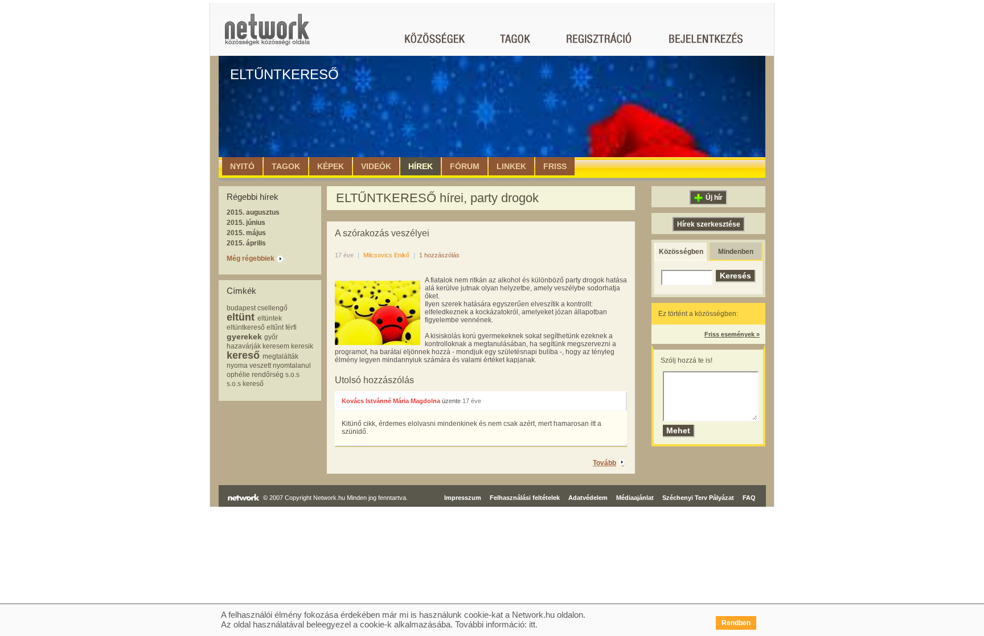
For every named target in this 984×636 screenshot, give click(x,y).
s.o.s (292, 375)
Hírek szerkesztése (708, 224)
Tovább (604, 463)
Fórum (464, 166)
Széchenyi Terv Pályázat (698, 497)
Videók (376, 166)
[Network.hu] (267, 35)
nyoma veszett (249, 366)
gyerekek (244, 336)
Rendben (736, 623)
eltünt (241, 317)
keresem (276, 346)
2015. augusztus (253, 212)
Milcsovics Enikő (386, 255)
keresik (302, 346)
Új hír (714, 198)
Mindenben (735, 252)
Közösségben (681, 252)
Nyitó (242, 166)
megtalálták (280, 356)
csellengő (272, 308)
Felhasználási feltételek (525, 497)
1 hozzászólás (439, 255)
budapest (241, 308)
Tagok (286, 166)
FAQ (749, 497)
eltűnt (275, 327)
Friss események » (732, 334)
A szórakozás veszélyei (382, 233)
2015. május (246, 233)
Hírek (420, 166)
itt (532, 624)
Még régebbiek (250, 258)
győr (271, 337)
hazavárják (244, 346)
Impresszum (462, 497)
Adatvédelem (588, 497)
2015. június (246, 223)
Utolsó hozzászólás (374, 380)
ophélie (238, 375)
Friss (555, 166)
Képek (330, 166)
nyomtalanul (292, 366)
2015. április (246, 243)
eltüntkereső (246, 327)
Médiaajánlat (635, 497)
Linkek (511, 166)
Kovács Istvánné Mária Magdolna (391, 400)
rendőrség (268, 375)
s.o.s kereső (245, 384)
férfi (291, 327)
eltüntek (269, 318)
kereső (243, 355)
